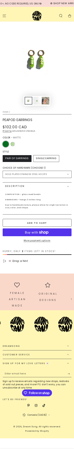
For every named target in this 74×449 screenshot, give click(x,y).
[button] (60, 16)
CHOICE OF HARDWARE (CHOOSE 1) (24, 167)
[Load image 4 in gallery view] (45, 101)
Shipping (7, 131)
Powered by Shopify (37, 431)
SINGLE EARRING (46, 158)
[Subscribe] (70, 374)
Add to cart (37, 222)
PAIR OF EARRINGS (17, 158)
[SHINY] (12, 144)
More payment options (37, 240)
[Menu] (4, 16)
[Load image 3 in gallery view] (37, 101)
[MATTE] (6, 144)
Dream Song (30, 426)
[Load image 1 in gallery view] (28, 101)
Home (6, 112)
